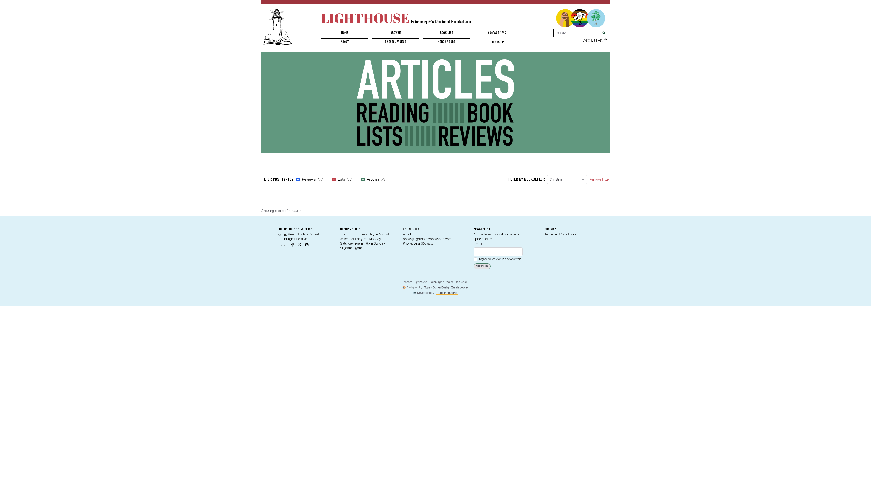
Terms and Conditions (560, 234)
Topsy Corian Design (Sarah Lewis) (446, 287)
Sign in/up (497, 42)
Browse (395, 33)
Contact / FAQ (497, 33)
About (345, 42)
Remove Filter (599, 179)
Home (344, 33)
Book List (446, 33)
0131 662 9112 (423, 243)
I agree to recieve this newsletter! (500, 259)
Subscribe (482, 266)
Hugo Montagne (447, 292)
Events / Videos (395, 42)
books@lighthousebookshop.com (427, 239)
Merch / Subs (446, 42)
